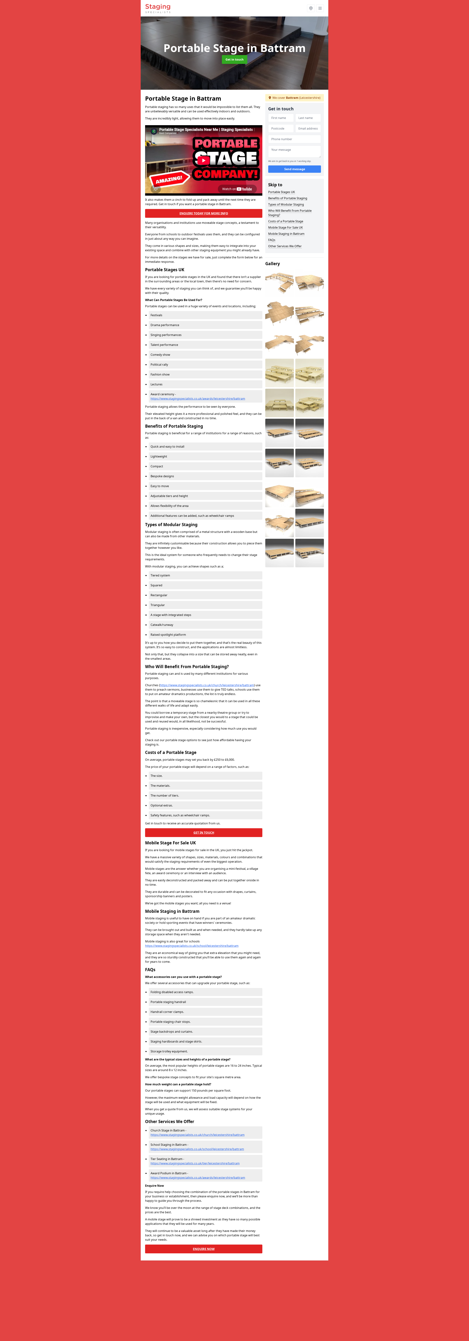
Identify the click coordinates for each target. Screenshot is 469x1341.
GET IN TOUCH (203, 833)
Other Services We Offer (285, 246)
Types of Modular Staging (286, 204)
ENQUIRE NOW (204, 1249)
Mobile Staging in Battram (286, 234)
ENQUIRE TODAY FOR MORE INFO (204, 213)
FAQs (271, 240)
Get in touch (235, 59)
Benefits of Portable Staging (287, 198)
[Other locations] (311, 8)
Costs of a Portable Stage (285, 221)
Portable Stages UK (281, 192)
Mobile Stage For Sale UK (285, 227)
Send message (294, 169)
